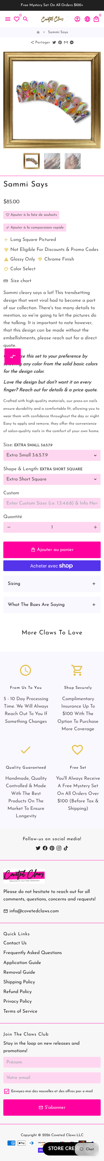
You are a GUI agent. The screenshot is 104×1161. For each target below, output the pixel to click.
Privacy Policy (17, 1001)
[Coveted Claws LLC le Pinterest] (52, 848)
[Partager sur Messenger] (71, 42)
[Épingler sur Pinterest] (60, 42)
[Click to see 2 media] (52, 161)
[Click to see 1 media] (32, 161)
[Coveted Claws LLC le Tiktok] (66, 848)
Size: (27, 445)
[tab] (52, 584)
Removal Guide (19, 972)
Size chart (17, 281)
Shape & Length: (42, 469)
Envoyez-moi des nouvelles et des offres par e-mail (52, 1091)
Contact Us (15, 943)
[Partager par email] (66, 42)
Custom (11, 493)
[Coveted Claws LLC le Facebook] (45, 848)
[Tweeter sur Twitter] (54, 42)
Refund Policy (17, 991)
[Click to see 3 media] (73, 161)
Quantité (12, 516)
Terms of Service (20, 1011)
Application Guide (22, 962)
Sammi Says (58, 32)
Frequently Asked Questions (32, 952)
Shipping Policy (19, 982)
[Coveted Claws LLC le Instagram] (59, 848)
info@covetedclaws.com (31, 911)
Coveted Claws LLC (67, 1135)
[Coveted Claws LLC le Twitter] (38, 848)
